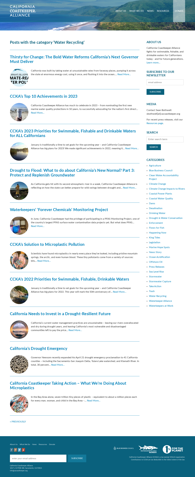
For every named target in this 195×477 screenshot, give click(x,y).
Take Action (155, 286)
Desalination (155, 208)
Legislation (154, 242)
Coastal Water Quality (161, 198)
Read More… (124, 74)
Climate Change (157, 184)
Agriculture (155, 165)
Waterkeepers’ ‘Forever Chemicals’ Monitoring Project (59, 210)
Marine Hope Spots (159, 247)
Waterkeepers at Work (161, 306)
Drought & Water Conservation (166, 218)
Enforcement (156, 223)
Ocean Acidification (159, 257)
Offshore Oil (155, 262)
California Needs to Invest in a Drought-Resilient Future (60, 314)
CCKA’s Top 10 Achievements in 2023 (44, 96)
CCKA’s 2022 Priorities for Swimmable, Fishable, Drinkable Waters (69, 279)
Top (187, 469)
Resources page (155, 123)
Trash (152, 291)
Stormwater (155, 276)
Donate (179, 11)
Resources (163, 11)
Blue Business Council (160, 170)
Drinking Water (157, 213)
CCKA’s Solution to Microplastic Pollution (47, 245)
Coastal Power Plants (160, 193)
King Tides (154, 237)
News (150, 11)
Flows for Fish (156, 228)
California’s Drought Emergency (38, 349)
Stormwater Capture (160, 281)
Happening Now (157, 232)
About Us (120, 11)
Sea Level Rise (156, 272)
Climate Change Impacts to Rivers (167, 189)
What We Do (136, 11)
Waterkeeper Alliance (160, 301)
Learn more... (153, 62)
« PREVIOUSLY (18, 421)
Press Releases (156, 267)
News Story (155, 252)
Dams (152, 203)
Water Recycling (157, 296)
